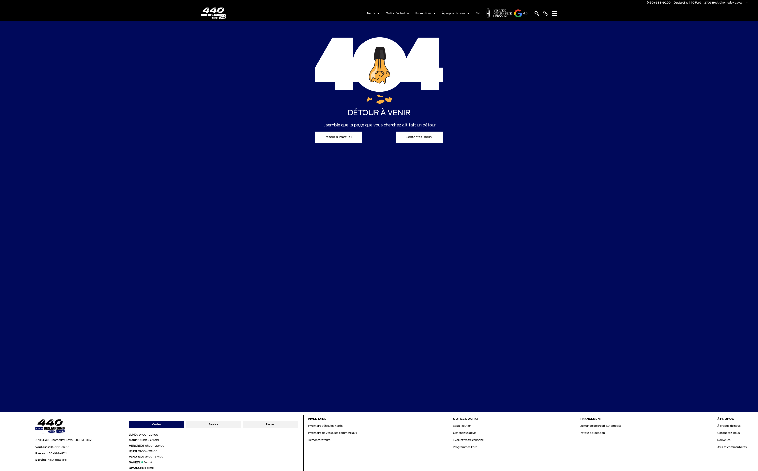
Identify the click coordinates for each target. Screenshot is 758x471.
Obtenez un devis (464, 433)
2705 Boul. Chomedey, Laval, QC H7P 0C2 (63, 440)
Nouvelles (724, 440)
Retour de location (592, 433)
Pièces (270, 424)
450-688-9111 (57, 453)
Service (213, 424)
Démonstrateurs (319, 440)
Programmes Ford (465, 447)
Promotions (424, 13)
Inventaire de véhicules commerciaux (332, 433)
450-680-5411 (58, 460)
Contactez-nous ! (420, 137)
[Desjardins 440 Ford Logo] (213, 13)
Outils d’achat (395, 13)
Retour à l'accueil (338, 137)
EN (477, 13)
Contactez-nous (728, 433)
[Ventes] (545, 13)
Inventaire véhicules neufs (325, 426)
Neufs (371, 13)
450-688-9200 (58, 447)
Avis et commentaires (732, 447)
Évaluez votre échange (468, 440)
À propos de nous (453, 13)
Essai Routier (462, 426)
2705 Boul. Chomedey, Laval (723, 2)
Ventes (156, 424)
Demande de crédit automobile (600, 426)
